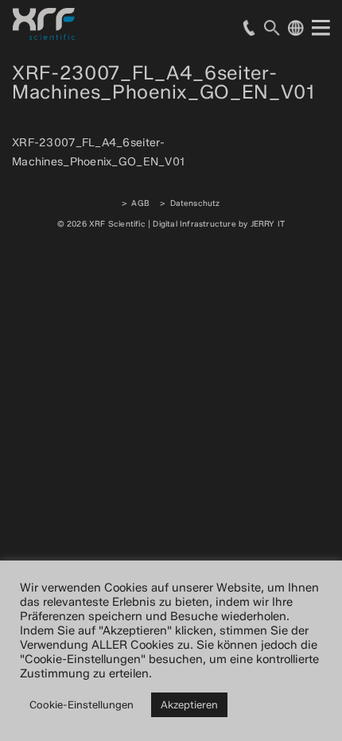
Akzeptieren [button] (189, 704)
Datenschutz (195, 203)
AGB (140, 203)
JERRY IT (268, 224)
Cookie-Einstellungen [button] (81, 704)
